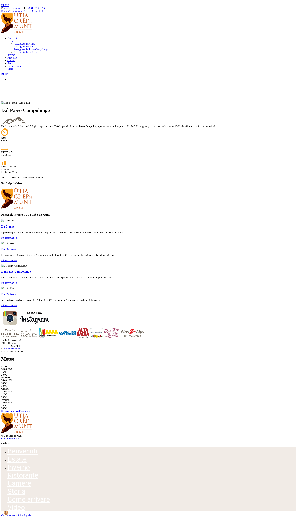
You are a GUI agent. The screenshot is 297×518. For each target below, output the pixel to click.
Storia (10, 63)
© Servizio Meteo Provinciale (15, 411)
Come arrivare (14, 66)
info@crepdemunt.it (13, 8)
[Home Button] (16, 33)
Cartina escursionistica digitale (16, 515)
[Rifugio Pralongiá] (10, 337)
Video (10, 68)
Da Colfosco (9, 294)
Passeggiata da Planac (24, 43)
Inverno (11, 55)
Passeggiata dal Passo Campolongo (31, 49)
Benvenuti (12, 38)
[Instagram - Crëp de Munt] (26, 326)
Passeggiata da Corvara (25, 46)
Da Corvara (9, 249)
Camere (11, 60)
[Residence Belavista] (28, 337)
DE (3, 5)
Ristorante (12, 57)
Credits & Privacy (10, 438)
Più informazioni (9, 237)
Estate (10, 41)
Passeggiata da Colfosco (25, 52)
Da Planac (7, 226)
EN (7, 5)
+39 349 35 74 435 (35, 8)
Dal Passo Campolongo (16, 271)
